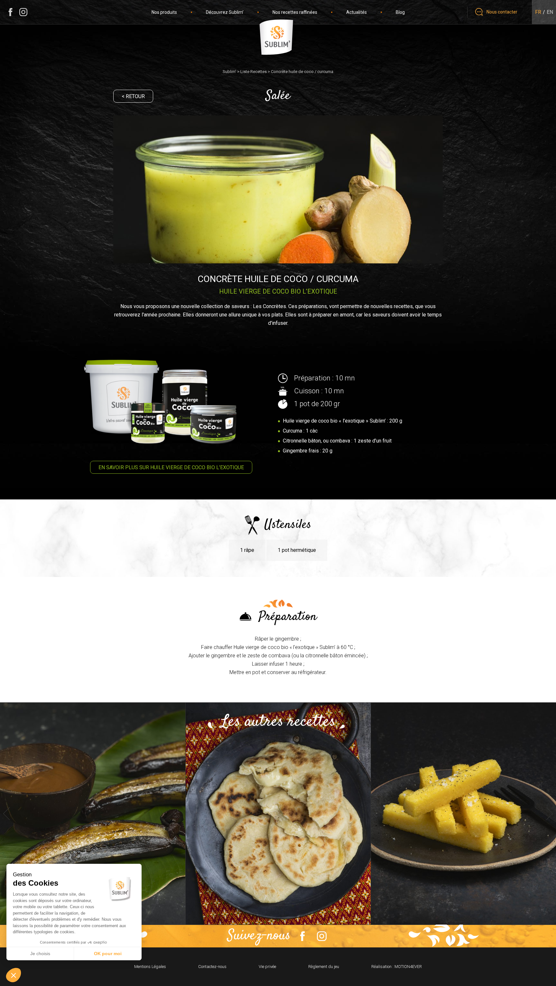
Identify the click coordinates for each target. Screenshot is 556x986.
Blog (400, 12)
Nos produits (164, 12)
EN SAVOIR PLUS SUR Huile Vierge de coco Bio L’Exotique (171, 467)
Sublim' (229, 71)
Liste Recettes (253, 71)
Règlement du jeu (323, 966)
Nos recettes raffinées (295, 12)
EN (550, 12)
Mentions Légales (150, 966)
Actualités (356, 12)
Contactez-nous (212, 966)
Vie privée (267, 966)
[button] (13, 975)
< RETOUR (133, 96)
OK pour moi (108, 953)
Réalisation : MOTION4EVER (396, 966)
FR (538, 12)
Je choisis (40, 953)
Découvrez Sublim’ (225, 12)
